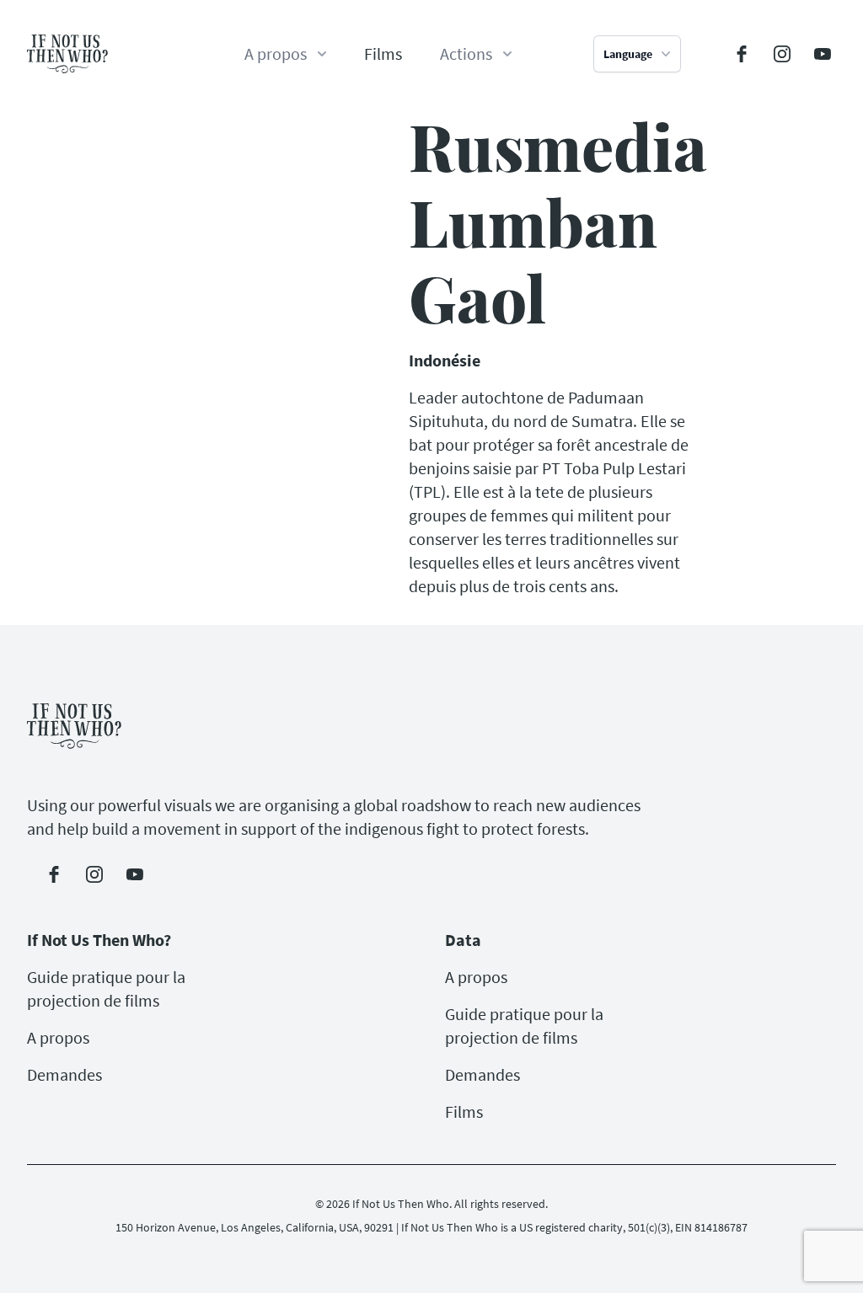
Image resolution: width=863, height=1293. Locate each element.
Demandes (64, 1074)
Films (383, 53)
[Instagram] (782, 53)
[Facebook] (741, 53)
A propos (58, 1037)
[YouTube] (822, 53)
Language (627, 53)
